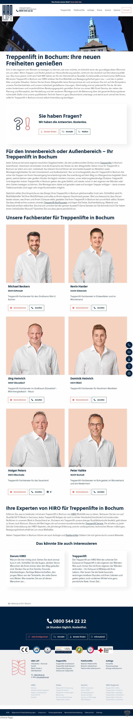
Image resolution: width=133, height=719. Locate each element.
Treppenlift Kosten (62, 690)
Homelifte (109, 664)
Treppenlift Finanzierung (64, 688)
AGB (7, 712)
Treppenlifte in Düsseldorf (115, 695)
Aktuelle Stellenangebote (40, 690)
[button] (127, 713)
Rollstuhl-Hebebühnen (89, 666)
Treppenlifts (106, 162)
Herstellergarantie (87, 692)
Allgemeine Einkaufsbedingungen (24, 712)
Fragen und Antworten (39, 692)
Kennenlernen (19, 307)
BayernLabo (60, 695)
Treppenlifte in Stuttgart (114, 692)
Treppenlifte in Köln (112, 688)
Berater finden (50, 131)
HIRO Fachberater (87, 688)
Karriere (33, 688)
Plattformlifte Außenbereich (90, 668)
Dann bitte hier (76, 2)
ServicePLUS (35, 695)
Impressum (42, 712)
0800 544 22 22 (69, 620)
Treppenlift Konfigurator (55, 202)
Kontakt (69, 131)
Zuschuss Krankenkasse (64, 697)
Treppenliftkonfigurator (64, 668)
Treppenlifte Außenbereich (65, 666)
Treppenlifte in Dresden (114, 697)
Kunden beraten (86, 695)
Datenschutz (89, 712)
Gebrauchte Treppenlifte (64, 671)
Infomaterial (99, 636)
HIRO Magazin (86, 699)
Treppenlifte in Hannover (114, 699)
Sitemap (99, 712)
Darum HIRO (85, 690)
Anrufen (38, 307)
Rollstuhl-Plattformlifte (89, 664)
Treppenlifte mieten (63, 699)
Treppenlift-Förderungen (64, 692)
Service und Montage (88, 697)
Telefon (84, 131)
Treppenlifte (66, 10)
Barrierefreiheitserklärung (73, 712)
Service (108, 10)
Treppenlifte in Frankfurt (114, 690)
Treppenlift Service (94, 523)
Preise (99, 10)
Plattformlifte (72, 535)
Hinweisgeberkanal (55, 712)
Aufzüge (90, 10)
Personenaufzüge (112, 666)
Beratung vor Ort (17, 603)
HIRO (73, 514)
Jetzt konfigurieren (39, 636)
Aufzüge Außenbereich (114, 668)
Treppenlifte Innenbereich (65, 664)
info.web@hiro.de (42, 677)
